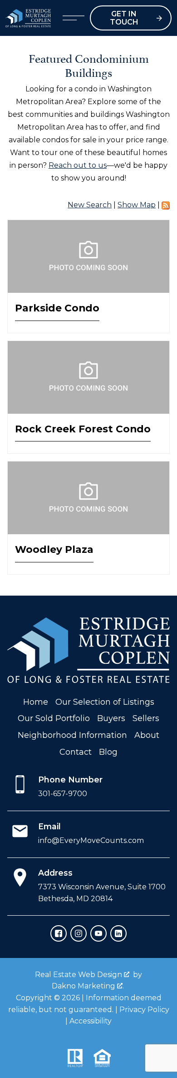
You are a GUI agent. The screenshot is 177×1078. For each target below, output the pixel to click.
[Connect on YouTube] (98, 933)
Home (35, 702)
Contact (75, 752)
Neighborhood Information (72, 735)
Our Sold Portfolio (54, 718)
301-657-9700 (62, 793)
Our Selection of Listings (104, 702)
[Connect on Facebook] (58, 933)
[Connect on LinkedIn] (118, 933)
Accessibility (90, 1021)
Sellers (146, 718)
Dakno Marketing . (88, 986)
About (146, 735)
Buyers (111, 718)
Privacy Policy (144, 1009)
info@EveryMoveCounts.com (91, 840)
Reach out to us (78, 165)
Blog (108, 752)
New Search (90, 205)
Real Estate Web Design (79, 974)
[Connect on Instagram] (78, 933)
